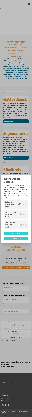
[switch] (20, 204)
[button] (16, 204)
